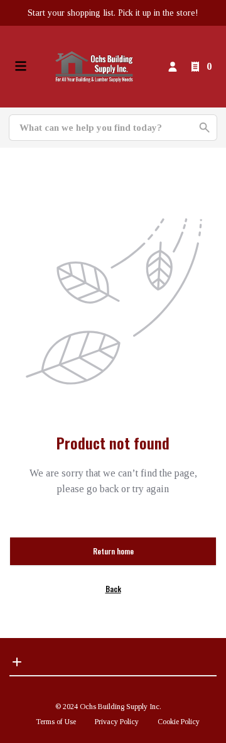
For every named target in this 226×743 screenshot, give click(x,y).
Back (113, 588)
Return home (113, 551)
